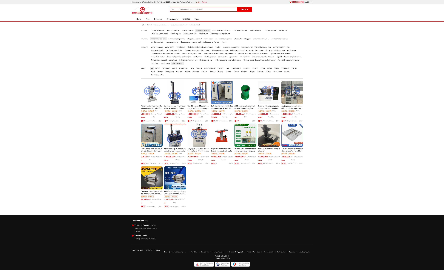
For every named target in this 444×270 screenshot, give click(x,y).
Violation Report (304, 252)
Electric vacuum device (174, 50)
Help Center (281, 252)
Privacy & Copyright (236, 252)
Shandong (285, 68)
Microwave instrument (220, 50)
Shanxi (199, 68)
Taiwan (268, 71)
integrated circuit (157, 50)
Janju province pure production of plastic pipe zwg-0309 (291, 108)
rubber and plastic (173, 30)
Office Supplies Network (159, 34)
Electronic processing (260, 39)
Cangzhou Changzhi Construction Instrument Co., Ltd (292, 163)
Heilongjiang (236, 68)
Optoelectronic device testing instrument (256, 47)
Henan (294, 68)
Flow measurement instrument (263, 57)
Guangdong (169, 71)
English (157, 250)
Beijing (157, 68)
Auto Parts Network (240, 30)
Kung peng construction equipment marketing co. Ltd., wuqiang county (152, 163)
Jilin (228, 68)
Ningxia (252, 71)
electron (224, 42)
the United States (157, 75)
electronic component (176, 39)
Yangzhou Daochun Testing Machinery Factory (152, 121)
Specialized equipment (224, 39)
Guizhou (204, 71)
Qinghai (244, 71)
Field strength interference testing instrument (246, 50)
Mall (148, 25)
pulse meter (169, 47)
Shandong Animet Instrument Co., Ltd (152, 206)
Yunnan (212, 71)
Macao (286, 71)
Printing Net (283, 30)
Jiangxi (276, 68)
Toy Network (203, 34)
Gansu (236, 71)
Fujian (269, 68)
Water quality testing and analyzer (179, 57)
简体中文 (149, 250)
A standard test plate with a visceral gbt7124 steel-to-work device (292, 151)
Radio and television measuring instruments (220, 53)
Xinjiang (260, 71)
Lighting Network (270, 30)
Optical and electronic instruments (200, 47)
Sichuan (196, 71)
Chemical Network (157, 30)
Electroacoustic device (279, 39)
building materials (190, 34)
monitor (218, 47)
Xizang (220, 71)
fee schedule (244, 57)
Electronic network (160, 25)
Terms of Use (217, 252)
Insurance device (172, 42)
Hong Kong (277, 71)
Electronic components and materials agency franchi (200, 42)
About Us (194, 252)
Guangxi (179, 71)
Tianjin (174, 68)
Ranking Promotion (253, 252)
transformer (181, 47)
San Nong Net (176, 34)
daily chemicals (188, 30)
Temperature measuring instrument (164, 60)
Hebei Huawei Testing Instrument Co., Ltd (269, 163)
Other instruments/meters (160, 63)
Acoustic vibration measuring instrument (253, 53)
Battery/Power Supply (242, 39)
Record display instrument (191, 53)
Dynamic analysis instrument (280, 53)
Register (204, 2)
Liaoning (221, 68)
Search (244, 9)
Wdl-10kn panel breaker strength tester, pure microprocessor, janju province (198, 108)
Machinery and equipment (220, 34)
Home (166, 252)
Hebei (192, 68)
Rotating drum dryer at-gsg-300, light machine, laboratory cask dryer (175, 193)
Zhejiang (255, 68)
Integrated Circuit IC (194, 39)
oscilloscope (291, 50)
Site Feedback (268, 252)
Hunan (160, 71)
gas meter (233, 57)
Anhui (263, 68)
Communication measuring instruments (165, 53)
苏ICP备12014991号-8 (223, 258)
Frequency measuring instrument (197, 50)
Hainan (187, 71)
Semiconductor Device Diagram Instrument (259, 60)
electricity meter (210, 57)
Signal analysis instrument (275, 50)
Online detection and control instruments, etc (195, 60)
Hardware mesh (255, 30)
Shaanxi (228, 71)
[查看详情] (152, 92)
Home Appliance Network (221, 30)
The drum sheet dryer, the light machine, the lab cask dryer (151, 193)
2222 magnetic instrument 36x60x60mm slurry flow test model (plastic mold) (244, 108)
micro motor (208, 39)
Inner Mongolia (209, 68)
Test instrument (194, 25)
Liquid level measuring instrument (288, 57)
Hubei (153, 71)
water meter (222, 57)
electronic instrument (177, 25)
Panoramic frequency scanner (289, 60)
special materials (157, 42)
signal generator (157, 47)
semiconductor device (281, 47)
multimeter (198, 57)
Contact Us (205, 252)
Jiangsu (246, 68)
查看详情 (204, 168)
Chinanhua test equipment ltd (222, 121)
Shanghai (166, 68)
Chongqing (183, 68)
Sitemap (292, 252)
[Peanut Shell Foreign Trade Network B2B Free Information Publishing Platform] (142, 10)
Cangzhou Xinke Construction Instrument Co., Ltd (245, 163)
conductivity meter (157, 57)
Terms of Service (177, 252)
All (152, 68)
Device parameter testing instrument (227, 60)
